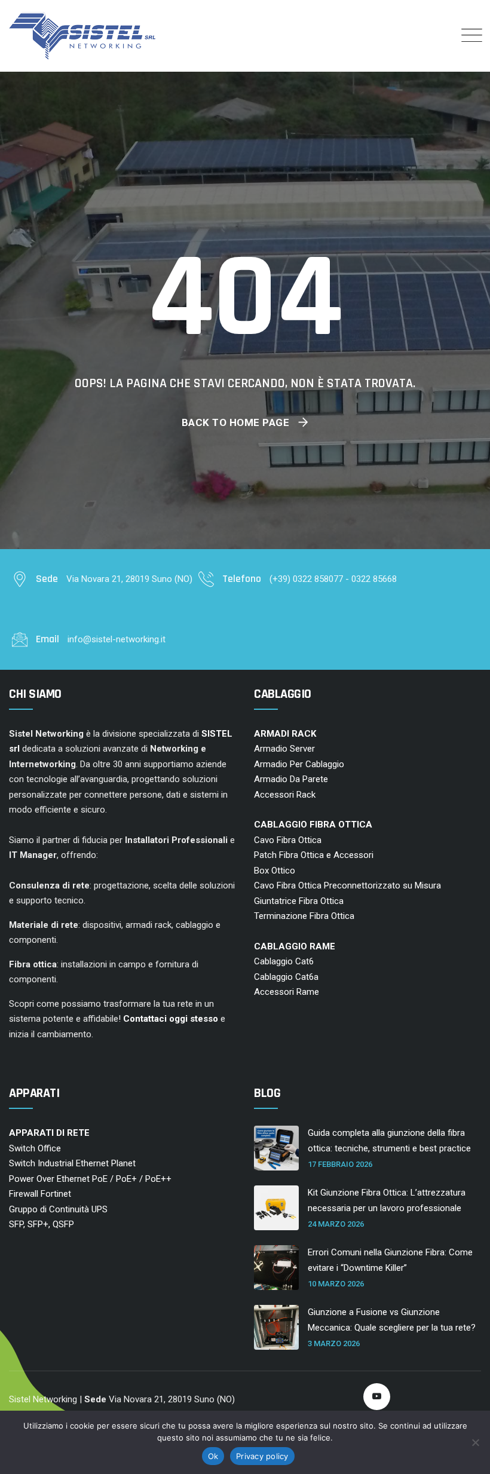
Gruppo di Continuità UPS (58, 1209)
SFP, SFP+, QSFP (41, 1224)
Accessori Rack (285, 794)
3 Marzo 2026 (334, 1343)
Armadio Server (284, 748)
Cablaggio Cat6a (286, 977)
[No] (475, 1442)
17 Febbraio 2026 (340, 1164)
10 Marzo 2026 (336, 1283)
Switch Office (35, 1148)
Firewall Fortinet (40, 1193)
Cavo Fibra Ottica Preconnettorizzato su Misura (347, 885)
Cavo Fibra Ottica (287, 840)
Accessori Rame (286, 991)
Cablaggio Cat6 (284, 961)
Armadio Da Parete (291, 779)
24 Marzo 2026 (336, 1223)
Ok (213, 1456)
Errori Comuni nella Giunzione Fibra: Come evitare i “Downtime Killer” (390, 1260)
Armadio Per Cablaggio (299, 764)
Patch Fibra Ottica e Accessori (313, 855)
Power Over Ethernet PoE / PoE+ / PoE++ (90, 1178)
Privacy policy (262, 1456)
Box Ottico (274, 870)
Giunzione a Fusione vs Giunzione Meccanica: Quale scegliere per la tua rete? (392, 1320)
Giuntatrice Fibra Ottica (299, 901)
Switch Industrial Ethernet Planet (72, 1163)
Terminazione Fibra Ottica (304, 916)
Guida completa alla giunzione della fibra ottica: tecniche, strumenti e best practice (389, 1140)
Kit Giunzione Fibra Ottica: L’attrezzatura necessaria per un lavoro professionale (387, 1200)
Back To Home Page (236, 422)
